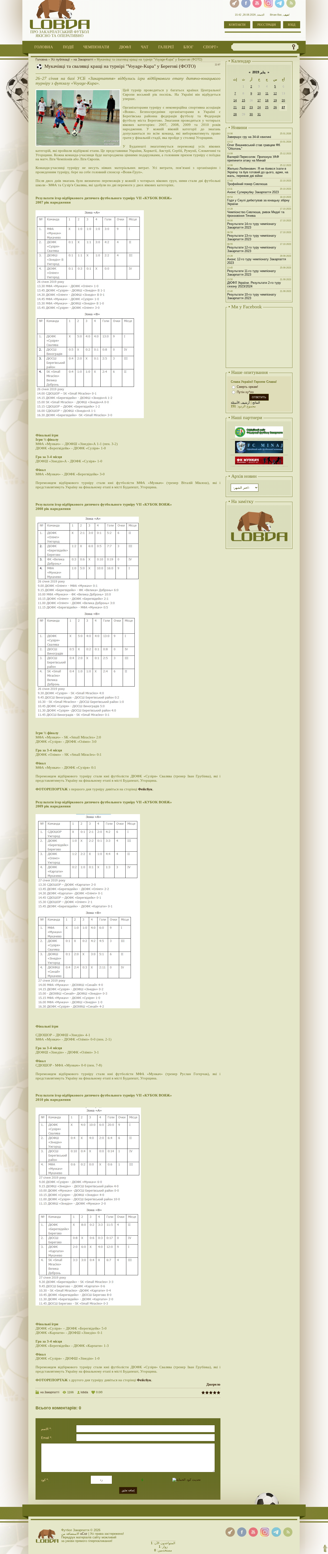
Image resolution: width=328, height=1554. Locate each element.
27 (283, 107)
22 (243, 107)
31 (259, 114)
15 (243, 100)
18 (266, 100)
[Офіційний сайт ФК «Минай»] (259, 441)
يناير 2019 (259, 72)
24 (259, 107)
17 (259, 100)
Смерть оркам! (247, 387)
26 (275, 107)
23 (251, 107)
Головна (41, 59)
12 (275, 93)
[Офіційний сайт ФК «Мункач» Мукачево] (259, 457)
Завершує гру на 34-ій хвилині (249, 137)
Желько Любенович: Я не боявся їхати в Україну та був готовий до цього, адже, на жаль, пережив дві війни (257, 172)
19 (275, 100)
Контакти (237, 24)
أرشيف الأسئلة (240, 402)
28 (235, 114)
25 (266, 107)
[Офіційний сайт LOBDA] (259, 511)
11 (266, 93)
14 (235, 100)
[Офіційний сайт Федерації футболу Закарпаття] (259, 427)
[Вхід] (230, 1532)
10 (259, 93)
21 (235, 107)
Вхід (291, 24)
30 (251, 114)
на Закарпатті (83, 59)
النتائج (256, 402)
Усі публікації (60, 59)
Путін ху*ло (245, 392)
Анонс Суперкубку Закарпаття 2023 (253, 192)
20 (283, 100)
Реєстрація (266, 24)
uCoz (83, 1533)
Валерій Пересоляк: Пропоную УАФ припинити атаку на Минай (253, 158)
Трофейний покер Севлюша (247, 184)
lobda (84, 1392)
